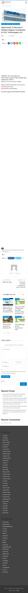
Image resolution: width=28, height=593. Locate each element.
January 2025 (6, 449)
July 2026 (5, 435)
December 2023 (6, 474)
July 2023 (5, 481)
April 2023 (5, 485)
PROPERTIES (6, 549)
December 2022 (6, 492)
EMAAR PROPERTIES (7, 526)
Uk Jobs (4, 565)
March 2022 (5, 512)
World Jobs (5, 572)
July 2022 (5, 503)
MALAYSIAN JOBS (7, 547)
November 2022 (6, 494)
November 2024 (6, 453)
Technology (5, 560)
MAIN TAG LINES (7, 282)
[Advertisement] (14, 60)
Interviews (5, 538)
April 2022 (5, 510)
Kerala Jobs (16, 24)
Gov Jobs (5, 531)
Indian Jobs (4, 24)
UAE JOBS (5, 563)
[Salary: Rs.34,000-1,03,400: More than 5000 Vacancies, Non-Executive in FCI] (20, 301)
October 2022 (6, 496)
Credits (17, 590)
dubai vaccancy (6, 524)
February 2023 (6, 487)
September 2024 (6, 458)
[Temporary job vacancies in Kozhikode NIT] (8, 319)
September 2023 (6, 478)
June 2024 (5, 465)
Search (3, 381)
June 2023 (5, 483)
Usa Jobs (5, 569)
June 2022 (5, 506)
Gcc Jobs (5, 528)
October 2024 (6, 456)
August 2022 (6, 501)
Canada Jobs (6, 522)
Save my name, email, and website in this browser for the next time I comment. (14, 372)
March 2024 (5, 469)
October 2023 (6, 476)
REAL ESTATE (6, 553)
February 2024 (6, 471)
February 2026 (6, 442)
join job (4, 540)
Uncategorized (6, 567)
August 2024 (6, 460)
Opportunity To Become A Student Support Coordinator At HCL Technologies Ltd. (13, 251)
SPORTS (5, 558)
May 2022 (5, 508)
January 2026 (6, 444)
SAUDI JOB (5, 556)
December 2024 (6, 451)
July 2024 (5, 462)
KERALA (10, 24)
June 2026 (5, 437)
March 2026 (5, 440)
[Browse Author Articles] (14, 268)
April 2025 (5, 446)
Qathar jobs (5, 551)
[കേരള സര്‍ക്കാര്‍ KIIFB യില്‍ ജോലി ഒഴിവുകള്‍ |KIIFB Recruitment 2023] (8, 301)
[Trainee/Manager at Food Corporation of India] (20, 319)
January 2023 (6, 490)
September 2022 (6, 499)
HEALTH (4, 533)
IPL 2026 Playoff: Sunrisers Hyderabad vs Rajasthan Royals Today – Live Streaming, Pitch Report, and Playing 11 (14, 412)
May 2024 (5, 467)
